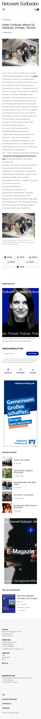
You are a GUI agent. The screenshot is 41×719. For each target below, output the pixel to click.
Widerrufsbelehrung (9, 699)
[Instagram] (5, 663)
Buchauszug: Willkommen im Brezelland (25, 506)
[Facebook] (3, 663)
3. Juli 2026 (17, 511)
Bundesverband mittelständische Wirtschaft (17, 678)
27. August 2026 (18, 476)
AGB (3, 695)
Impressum (6, 708)
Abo (3, 655)
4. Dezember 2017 (7, 32)
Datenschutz (6, 703)
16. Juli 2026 (17, 487)
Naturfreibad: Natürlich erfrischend (23, 472)
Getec (35, 76)
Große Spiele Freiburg (9, 682)
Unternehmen (6, 19)
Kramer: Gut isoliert (22, 460)
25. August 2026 (18, 498)
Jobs (3, 659)
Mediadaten (6, 657)
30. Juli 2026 (17, 463)
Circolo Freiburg (7, 680)
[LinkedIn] (7, 663)
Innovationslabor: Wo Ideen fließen (25, 483)
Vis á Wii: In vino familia (23, 495)
